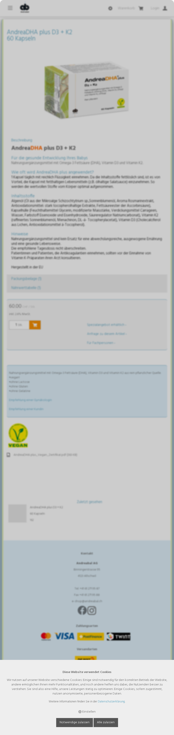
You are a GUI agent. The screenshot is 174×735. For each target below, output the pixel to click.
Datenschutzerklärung (111, 701)
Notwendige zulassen (74, 722)
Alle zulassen (106, 722)
